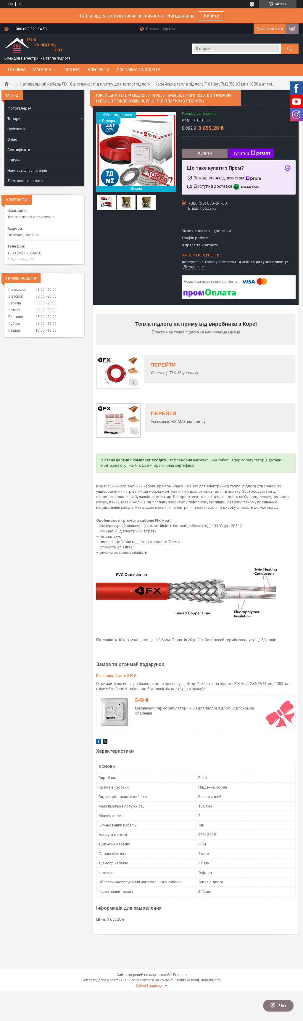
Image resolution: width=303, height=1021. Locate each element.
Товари (13, 118)
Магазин (42, 70)
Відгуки (13, 160)
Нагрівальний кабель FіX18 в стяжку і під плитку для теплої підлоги (85, 84)
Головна (17, 70)
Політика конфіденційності (198, 980)
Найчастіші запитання (27, 170)
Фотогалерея (19, 108)
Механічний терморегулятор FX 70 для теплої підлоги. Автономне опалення (194, 710)
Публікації (16, 129)
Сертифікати (18, 149)
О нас (12, 139)
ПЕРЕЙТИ (163, 365)
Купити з (241, 152)
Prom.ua (180, 975)
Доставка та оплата (138, 70)
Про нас (73, 70)
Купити (211, 16)
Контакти (98, 70)
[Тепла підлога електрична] (34, 46)
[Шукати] (290, 49)
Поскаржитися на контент (151, 980)
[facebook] (98, 742)
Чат (282, 1005)
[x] (105, 742)
